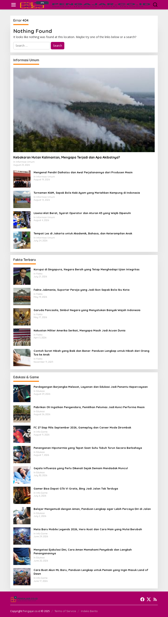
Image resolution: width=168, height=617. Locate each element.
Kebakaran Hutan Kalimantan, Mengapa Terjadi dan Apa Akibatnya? (66, 157)
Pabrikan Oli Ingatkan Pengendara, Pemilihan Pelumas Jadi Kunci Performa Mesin (89, 407)
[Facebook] (142, 599)
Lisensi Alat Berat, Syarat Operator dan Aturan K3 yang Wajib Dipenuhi (82, 213)
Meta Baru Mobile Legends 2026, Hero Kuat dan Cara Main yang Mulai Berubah (88, 529)
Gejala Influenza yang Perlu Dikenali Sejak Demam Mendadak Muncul (81, 468)
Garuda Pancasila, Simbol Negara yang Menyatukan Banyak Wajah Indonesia (87, 310)
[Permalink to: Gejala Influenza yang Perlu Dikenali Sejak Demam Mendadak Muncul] (22, 475)
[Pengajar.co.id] (85, 4)
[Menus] (13, 4)
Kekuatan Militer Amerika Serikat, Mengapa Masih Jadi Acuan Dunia (79, 330)
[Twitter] (148, 599)
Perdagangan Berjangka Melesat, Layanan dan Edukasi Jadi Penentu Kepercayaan (91, 386)
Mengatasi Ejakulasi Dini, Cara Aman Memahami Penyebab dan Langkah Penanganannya (83, 551)
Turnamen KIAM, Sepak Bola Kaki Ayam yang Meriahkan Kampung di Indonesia (87, 192)
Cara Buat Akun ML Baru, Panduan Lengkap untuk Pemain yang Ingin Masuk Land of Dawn (91, 571)
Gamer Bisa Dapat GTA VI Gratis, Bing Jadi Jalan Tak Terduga (76, 488)
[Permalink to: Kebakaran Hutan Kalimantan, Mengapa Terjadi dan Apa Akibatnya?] (84, 110)
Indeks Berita (89, 611)
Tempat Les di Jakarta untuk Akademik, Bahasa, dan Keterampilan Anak (83, 233)
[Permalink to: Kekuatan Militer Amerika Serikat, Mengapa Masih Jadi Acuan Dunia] (22, 337)
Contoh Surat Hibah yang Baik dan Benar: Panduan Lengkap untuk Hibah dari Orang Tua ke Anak (91, 352)
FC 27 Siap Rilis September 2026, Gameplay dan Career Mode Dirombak (82, 427)
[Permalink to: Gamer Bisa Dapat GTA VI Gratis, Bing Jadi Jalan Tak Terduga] (22, 495)
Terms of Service (65, 611)
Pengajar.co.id (31, 611)
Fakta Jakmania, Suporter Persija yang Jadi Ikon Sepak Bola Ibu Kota (81, 289)
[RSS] (155, 599)
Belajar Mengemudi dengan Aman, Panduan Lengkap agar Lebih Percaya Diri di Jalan (92, 509)
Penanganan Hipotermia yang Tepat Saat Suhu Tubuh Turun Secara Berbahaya (88, 447)
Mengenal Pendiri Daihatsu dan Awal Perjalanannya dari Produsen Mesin (83, 172)
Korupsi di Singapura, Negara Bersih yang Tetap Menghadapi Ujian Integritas (87, 269)
